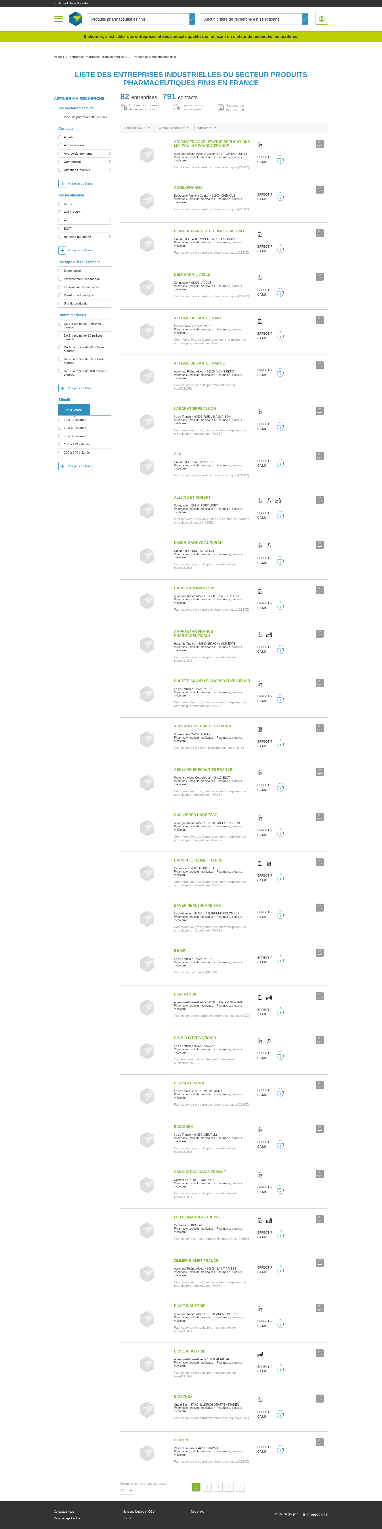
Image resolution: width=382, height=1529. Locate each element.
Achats (68, 137)
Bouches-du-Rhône (77, 237)
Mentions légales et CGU (138, 1511)
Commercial (72, 161)
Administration (74, 145)
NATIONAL (74, 409)
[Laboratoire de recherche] (269, 501)
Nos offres (197, 1511)
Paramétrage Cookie (67, 1518)
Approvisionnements (78, 153)
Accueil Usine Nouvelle (73, 3)
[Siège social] (260, 145)
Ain (66, 220)
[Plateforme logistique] (260, 729)
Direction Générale (77, 170)
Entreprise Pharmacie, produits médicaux (98, 56)
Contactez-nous (64, 1511)
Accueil (59, 56)
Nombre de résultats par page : (144, 1483)
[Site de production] (278, 501)
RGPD (126, 1518)
